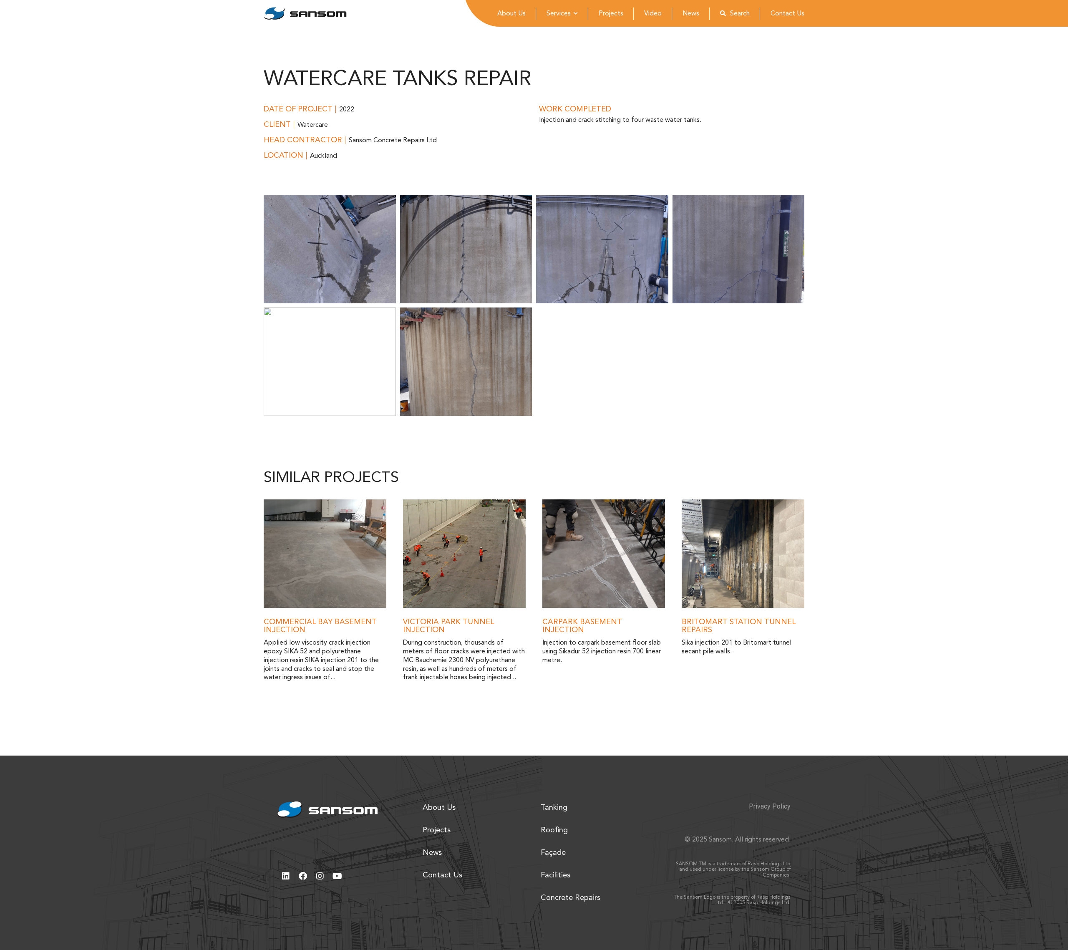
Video (653, 13)
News (691, 13)
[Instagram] (320, 876)
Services (559, 13)
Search (740, 13)
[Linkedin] (285, 876)
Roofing (554, 830)
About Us (511, 13)
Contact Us (787, 13)
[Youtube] (337, 876)
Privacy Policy (770, 806)
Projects (611, 13)
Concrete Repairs (570, 898)
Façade (553, 853)
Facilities (555, 875)
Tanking (554, 807)
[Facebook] (303, 876)
